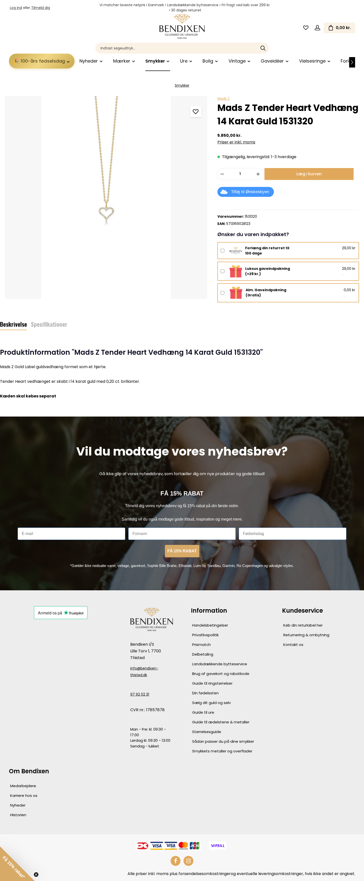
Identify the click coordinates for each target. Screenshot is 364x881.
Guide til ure (203, 712)
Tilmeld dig (40, 7)
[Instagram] (188, 861)
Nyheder (18, 805)
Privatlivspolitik (205, 634)
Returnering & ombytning (306, 634)
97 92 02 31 (139, 694)
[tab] (13, 324)
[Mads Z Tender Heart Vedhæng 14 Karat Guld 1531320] (106, 197)
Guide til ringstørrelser (212, 683)
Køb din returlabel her (303, 625)
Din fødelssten (205, 693)
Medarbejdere (23, 785)
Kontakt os (293, 644)
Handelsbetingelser (210, 625)
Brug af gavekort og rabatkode (220, 673)
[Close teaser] (36, 874)
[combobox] (176, 48)
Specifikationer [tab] (49, 323)
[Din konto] (317, 28)
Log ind (16, 7)
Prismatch (201, 644)
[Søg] (263, 48)
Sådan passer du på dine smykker (223, 741)
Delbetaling (202, 654)
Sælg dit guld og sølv (211, 702)
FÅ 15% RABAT (182, 551)
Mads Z (223, 98)
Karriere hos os (23, 795)
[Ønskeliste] (305, 28)
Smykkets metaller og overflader (222, 751)
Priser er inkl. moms (236, 142)
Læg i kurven (309, 174)
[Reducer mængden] (222, 174)
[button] (17, 863)
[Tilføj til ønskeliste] (195, 111)
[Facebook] (176, 861)
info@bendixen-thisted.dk (144, 671)
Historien (18, 814)
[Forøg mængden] (258, 174)
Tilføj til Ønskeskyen (250, 191)
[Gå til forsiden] (182, 26)
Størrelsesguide (206, 731)
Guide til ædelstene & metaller (220, 722)
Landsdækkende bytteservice (219, 664)
